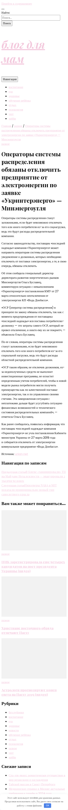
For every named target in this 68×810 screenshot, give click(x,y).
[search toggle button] (2, 9)
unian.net (21, 454)
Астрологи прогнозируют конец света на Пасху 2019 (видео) (29, 692)
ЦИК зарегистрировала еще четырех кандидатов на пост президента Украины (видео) (33, 566)
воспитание (16, 87)
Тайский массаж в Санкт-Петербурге (32, 784)
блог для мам (23, 51)
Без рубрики (16, 712)
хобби (12, 119)
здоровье (14, 96)
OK (47, 805)
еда (11, 92)
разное (5, 144)
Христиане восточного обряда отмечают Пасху (27, 630)
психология (16, 110)
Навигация (10, 79)
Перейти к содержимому (16, 4)
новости (14, 730)
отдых (12, 105)
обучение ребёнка (20, 101)
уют (11, 114)
